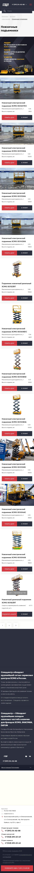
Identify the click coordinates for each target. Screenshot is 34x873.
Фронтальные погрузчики (10, 767)
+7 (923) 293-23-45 (13, 843)
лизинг (24, 117)
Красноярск (26, 4)
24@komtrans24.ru (9, 813)
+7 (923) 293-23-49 (13, 837)
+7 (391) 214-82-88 (18, 4)
